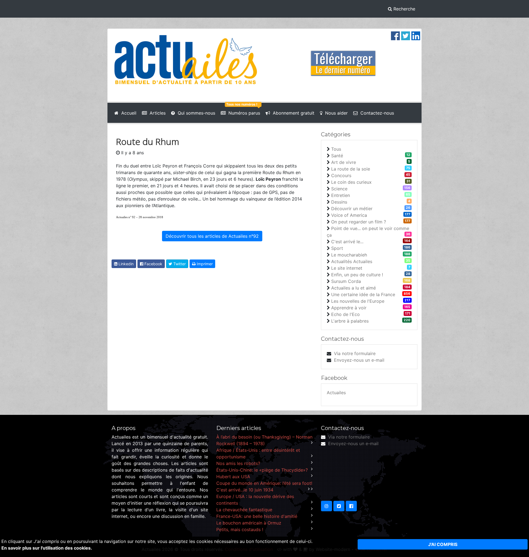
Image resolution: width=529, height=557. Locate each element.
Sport (337, 248)
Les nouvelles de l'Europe (357, 301)
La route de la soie (350, 169)
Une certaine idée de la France (363, 294)
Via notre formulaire (355, 353)
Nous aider (335, 113)
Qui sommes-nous (195, 113)
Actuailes (336, 392)
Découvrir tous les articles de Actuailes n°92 (212, 236)
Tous (336, 149)
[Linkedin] (415, 35)
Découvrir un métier (352, 208)
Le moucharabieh (349, 255)
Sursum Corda (346, 281)
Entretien (340, 195)
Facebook (152, 263)
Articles (156, 113)
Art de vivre (343, 162)
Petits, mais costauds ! (239, 529)
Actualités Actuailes (351, 261)
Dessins (339, 202)
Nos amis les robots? (238, 463)
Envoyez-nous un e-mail (359, 360)
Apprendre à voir (348, 307)
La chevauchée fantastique (244, 509)
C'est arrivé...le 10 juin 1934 (244, 490)
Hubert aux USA (233, 476)
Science (339, 188)
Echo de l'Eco (345, 314)
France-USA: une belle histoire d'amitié (256, 516)
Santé (337, 155)
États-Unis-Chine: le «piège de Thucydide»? (262, 470)
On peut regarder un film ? (358, 222)
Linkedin (125, 263)
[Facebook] (395, 35)
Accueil (127, 113)
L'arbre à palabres (350, 321)
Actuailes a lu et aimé (353, 288)
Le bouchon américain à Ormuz (248, 523)
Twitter (179, 263)
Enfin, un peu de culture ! (357, 274)
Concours (341, 175)
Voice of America (349, 215)
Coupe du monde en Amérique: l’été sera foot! (264, 483)
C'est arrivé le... (347, 241)
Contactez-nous (376, 113)
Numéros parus (243, 113)
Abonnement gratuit (292, 113)
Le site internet (346, 268)
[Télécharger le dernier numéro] (343, 59)
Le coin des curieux (351, 182)
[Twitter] (405, 35)
